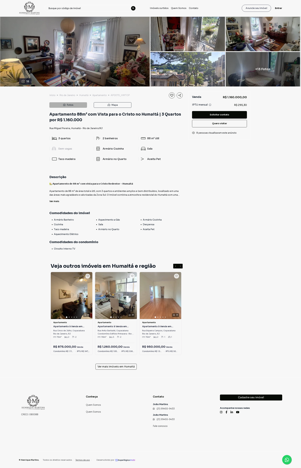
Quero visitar (219, 123)
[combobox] (91, 8)
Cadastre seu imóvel (251, 397)
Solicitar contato (219, 114)
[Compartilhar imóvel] (180, 95)
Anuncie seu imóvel (256, 8)
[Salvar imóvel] (172, 95)
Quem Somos (178, 8)
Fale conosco (160, 426)
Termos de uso (82, 460)
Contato (193, 8)
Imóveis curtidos (159, 8)
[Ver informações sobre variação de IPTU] (210, 105)
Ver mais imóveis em (116, 366)
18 (27, 81)
